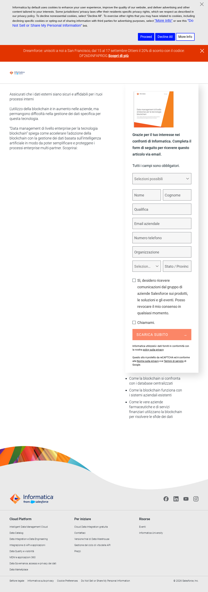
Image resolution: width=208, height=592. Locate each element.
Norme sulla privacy (148, 361)
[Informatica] (17, 72)
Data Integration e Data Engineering (29, 539)
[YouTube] (185, 498)
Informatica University (151, 533)
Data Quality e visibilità (22, 551)
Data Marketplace (19, 569)
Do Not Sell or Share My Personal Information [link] (105, 580)
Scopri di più (118, 56)
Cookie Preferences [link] (67, 580)
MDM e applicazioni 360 (23, 557)
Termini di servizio (174, 361)
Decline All (165, 37)
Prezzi (77, 551)
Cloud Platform (20, 519)
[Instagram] (195, 498)
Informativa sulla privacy (40, 580)
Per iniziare (82, 519)
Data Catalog (16, 533)
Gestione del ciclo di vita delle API (92, 545)
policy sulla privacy (153, 349)
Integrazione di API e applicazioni (27, 545)
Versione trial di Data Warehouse (91, 539)
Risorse (144, 519)
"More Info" (163, 21)
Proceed (146, 37)
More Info (185, 37)
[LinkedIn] (176, 498)
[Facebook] (166, 498)
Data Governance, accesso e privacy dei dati (33, 563)
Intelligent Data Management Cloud (29, 526)
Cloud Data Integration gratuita (91, 526)
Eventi (142, 526)
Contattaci (80, 533)
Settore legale (17, 580)
